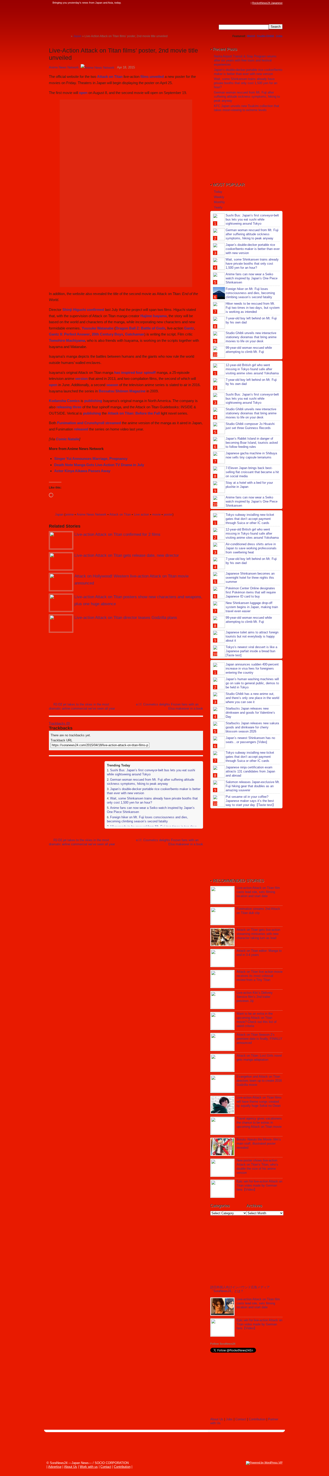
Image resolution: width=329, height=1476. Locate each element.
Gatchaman (134, 334)
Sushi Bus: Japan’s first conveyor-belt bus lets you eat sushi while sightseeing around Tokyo (252, 219)
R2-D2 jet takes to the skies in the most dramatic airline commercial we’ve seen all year (82, 706)
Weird (251, 36)
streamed (113, 423)
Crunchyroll (94, 423)
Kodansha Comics (64, 401)
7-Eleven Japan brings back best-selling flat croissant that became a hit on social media (252, 472)
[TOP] (67, 36)
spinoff (150, 372)
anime (69, 514)
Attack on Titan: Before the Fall (134, 413)
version (81, 378)
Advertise (54, 1467)
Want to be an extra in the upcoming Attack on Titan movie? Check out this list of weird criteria (256, 1020)
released (81, 429)
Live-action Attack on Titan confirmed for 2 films (117, 534)
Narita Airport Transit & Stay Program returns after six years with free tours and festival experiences (245, 60)
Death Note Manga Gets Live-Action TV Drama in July (99, 465)
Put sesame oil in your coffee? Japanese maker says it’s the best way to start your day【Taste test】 (250, 801)
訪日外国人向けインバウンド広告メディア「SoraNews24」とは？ (240, 1289)
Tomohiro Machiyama (67, 340)
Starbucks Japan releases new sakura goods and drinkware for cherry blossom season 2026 (252, 727)
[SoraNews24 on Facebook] (225, 2)
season (112, 385)
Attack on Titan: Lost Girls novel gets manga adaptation (259, 1057)
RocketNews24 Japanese (267, 2)
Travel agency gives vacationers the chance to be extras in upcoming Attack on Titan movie (259, 1122)
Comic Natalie (67, 439)
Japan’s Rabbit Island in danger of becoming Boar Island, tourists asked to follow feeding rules (252, 443)
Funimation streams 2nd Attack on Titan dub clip (258, 911)
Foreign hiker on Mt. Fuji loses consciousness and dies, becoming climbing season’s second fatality (147, 819)
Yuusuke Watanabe (97, 328)
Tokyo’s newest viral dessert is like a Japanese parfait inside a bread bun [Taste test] (251, 651)
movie (156, 514)
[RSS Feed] (248, 2)
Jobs (279, 36)
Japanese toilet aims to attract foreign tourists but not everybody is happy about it (252, 636)
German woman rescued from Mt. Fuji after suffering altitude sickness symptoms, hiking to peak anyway (150, 781)
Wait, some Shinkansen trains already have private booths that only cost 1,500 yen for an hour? (245, 83)
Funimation (66, 423)
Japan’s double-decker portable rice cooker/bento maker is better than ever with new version (248, 72)
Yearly (218, 207)
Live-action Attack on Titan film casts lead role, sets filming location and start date (258, 892)
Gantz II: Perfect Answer (69, 334)
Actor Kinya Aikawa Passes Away (82, 471)
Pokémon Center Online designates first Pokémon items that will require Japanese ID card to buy (251, 592)
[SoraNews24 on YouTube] (243, 2)
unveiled (157, 76)
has (117, 372)
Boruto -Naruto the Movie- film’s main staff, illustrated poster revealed (259, 1143)
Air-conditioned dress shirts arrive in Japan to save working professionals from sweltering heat (251, 548)
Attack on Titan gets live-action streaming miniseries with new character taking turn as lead (258, 934)
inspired (128, 372)
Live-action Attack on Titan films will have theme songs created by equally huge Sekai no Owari (259, 1101)
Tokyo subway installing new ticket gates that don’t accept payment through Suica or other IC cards (250, 519)
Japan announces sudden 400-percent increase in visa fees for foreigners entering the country (252, 668)
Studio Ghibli (265, 36)
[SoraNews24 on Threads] (234, 2)
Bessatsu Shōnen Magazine (122, 391)
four (139, 372)
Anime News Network (64, 67)
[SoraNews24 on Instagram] (230, 2)
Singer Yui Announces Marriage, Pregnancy (90, 458)
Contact (240, 1419)
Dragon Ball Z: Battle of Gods (140, 328)
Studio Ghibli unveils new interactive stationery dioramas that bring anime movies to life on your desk (251, 337)
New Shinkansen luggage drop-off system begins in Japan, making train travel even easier (252, 607)
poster (168, 514)
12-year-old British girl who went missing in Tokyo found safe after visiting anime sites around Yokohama (252, 369)
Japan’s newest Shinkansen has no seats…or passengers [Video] (250, 740)
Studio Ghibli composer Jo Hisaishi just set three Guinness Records (250, 426)
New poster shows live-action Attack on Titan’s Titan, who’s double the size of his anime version (257, 1166)
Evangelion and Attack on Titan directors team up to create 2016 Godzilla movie (259, 1081)
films (144, 76)
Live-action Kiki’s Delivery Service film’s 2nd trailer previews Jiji (255, 997)
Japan (59, 514)
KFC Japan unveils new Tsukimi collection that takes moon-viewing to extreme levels (246, 108)
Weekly (219, 197)
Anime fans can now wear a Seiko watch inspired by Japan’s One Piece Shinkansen (251, 278)
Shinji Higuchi (74, 310)
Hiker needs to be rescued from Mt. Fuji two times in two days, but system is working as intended (253, 308)
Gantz (189, 328)
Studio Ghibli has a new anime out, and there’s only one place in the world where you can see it (252, 698)
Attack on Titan (110, 76)
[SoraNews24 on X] (239, 2)
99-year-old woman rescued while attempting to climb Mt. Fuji (249, 350)
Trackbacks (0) (59, 723)
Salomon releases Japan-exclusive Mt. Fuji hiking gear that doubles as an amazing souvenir (253, 786)
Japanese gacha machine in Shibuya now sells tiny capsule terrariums (251, 455)
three (77, 407)
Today (218, 192)
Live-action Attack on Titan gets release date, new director (126, 555)
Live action (141, 514)
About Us (216, 1419)
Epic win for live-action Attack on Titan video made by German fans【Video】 (259, 1185)
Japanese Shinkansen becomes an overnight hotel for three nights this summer (250, 578)
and (80, 423)
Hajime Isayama (153, 316)
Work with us (89, 1467)
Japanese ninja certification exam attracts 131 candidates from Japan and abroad (250, 771)
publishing (93, 401)
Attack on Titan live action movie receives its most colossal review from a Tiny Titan (260, 976)
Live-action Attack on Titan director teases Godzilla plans (125, 617)
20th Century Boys (107, 334)
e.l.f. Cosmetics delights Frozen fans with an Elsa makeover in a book (169, 706)
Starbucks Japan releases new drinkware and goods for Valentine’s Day (250, 712)
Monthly (219, 202)
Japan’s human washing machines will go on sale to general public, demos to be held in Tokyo (252, 683)
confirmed (95, 310)
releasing (64, 407)
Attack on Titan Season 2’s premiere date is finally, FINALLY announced (259, 1039)
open (83, 93)
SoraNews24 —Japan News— (98, 18)
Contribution (257, 1419)
